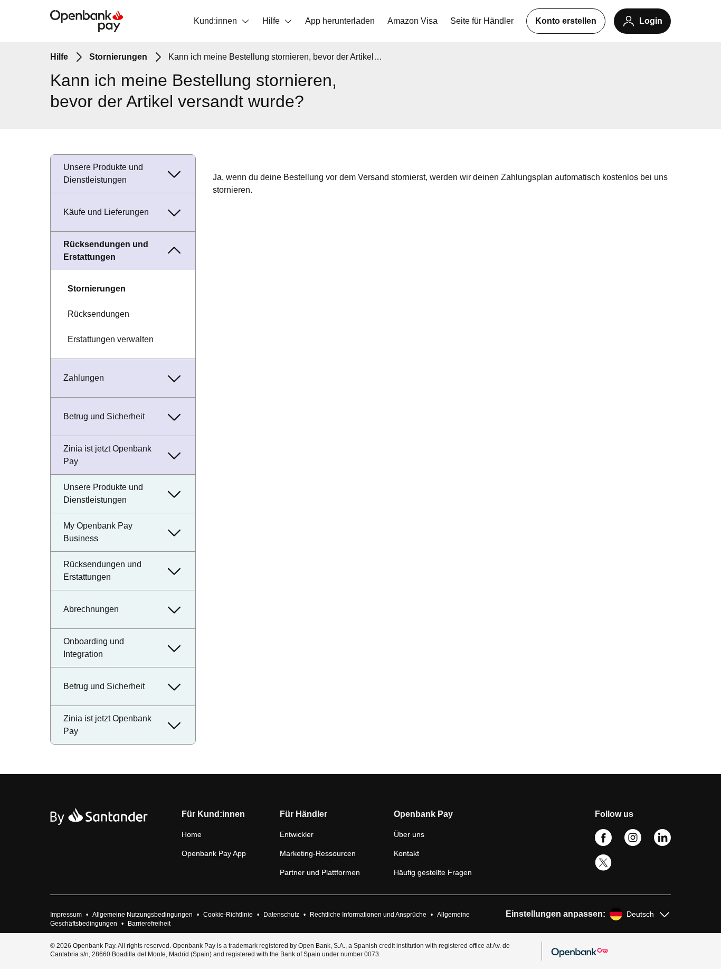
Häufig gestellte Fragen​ (433, 872)
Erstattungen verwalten (111, 339)
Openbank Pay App (214, 853)
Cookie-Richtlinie (228, 914)
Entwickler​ (297, 834)
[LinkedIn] (662, 843)
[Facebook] (603, 843)
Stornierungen (97, 288)
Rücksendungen (98, 313)
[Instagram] (632, 843)
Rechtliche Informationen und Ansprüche (368, 914)
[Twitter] (603, 868)
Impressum (66, 914)
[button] (214, 818)
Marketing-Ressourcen (318, 853)
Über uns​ (409, 834)
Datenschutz (281, 914)
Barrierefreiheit (149, 923)
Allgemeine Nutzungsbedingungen (142, 914)
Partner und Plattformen (320, 872)
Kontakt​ (406, 853)
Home (192, 834)
